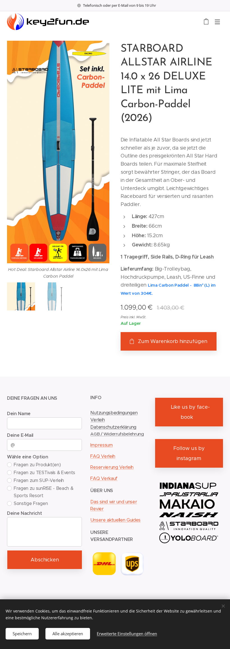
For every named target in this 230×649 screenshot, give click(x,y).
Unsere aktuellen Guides (115, 520)
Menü (217, 21)
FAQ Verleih (102, 456)
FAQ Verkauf (103, 478)
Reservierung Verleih (112, 467)
